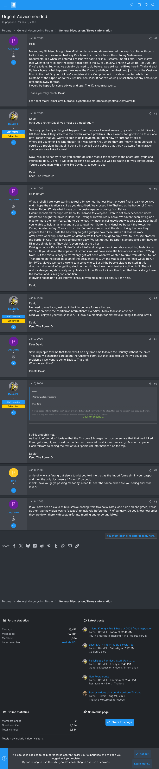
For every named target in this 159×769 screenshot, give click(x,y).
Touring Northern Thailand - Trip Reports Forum (118, 635)
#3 (155, 188)
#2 (155, 113)
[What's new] (146, 4)
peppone (10, 22)
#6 (155, 383)
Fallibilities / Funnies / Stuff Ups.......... (112, 660)
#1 (155, 38)
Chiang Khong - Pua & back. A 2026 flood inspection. (121, 628)
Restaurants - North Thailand (106, 683)
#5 (155, 339)
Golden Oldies (97, 651)
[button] (6, 4)
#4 (155, 298)
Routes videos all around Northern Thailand (115, 692)
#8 (155, 501)
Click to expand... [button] (93, 416)
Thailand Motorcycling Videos (107, 699)
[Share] (150, 38)
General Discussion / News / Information (113, 667)
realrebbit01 (69, 642)
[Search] (153, 4)
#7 (155, 470)
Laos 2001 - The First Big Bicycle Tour (112, 644)
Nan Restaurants (99, 676)
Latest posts (96, 620)
